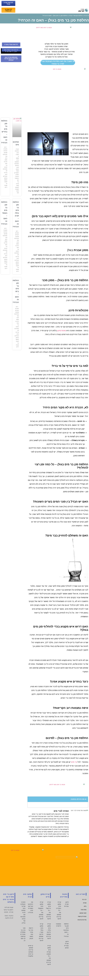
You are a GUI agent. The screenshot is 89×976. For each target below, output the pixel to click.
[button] (47, 7)
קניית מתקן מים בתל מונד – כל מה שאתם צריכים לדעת (41, 932)
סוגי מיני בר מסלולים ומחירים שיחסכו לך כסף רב (22, 934)
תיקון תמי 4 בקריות (66, 904)
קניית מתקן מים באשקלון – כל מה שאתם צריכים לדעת (40, 910)
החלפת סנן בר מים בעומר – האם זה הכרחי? (4, 213)
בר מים (74, 762)
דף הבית (86, 15)
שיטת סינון (61, 330)
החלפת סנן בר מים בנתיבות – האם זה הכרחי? (66, 930)
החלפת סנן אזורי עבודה (75, 15)
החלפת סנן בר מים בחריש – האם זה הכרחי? (4, 132)
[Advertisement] (57, 113)
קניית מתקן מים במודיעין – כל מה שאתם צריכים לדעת (58, 910)
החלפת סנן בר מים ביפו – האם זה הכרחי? (16, 291)
